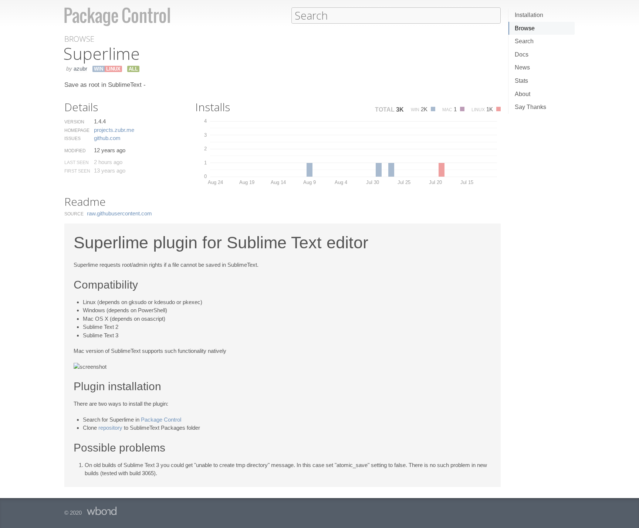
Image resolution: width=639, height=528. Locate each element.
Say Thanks (530, 107)
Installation (529, 15)
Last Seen (76, 162)
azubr (80, 68)
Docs (521, 54)
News (522, 67)
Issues (72, 138)
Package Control (161, 419)
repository (110, 428)
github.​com (107, 138)
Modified (75, 150)
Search (524, 41)
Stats (521, 81)
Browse (525, 28)
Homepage (76, 130)
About (522, 94)
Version (74, 122)
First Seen (77, 171)
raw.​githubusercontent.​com (119, 213)
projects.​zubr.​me (114, 130)
